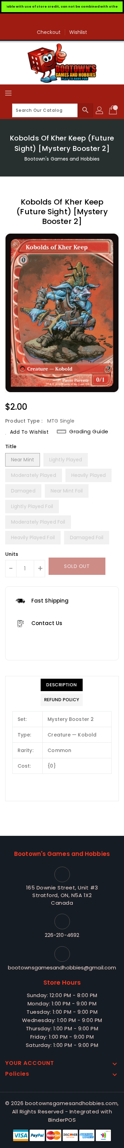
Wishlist (78, 32)
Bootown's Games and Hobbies (62, 158)
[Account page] (100, 110)
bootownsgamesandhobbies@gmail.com (62, 967)
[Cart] (114, 110)
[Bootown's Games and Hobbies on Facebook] (62, 21)
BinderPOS (62, 1119)
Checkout (49, 32)
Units (12, 554)
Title (11, 446)
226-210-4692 (62, 935)
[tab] (62, 685)
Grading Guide (88, 431)
